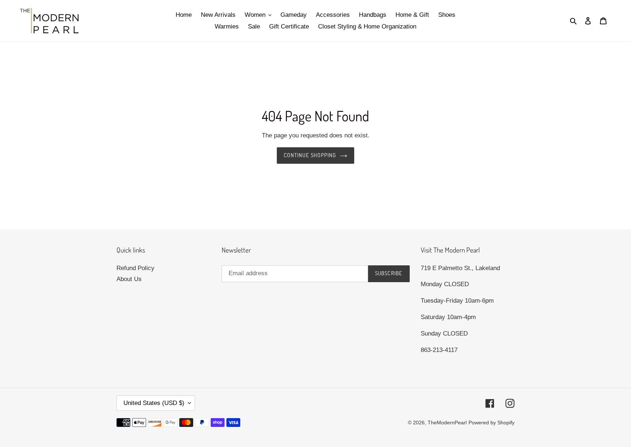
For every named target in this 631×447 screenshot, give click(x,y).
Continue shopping (310, 155)
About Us (129, 279)
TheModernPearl (447, 422)
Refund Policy (135, 268)
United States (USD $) (153, 402)
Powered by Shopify (492, 422)
